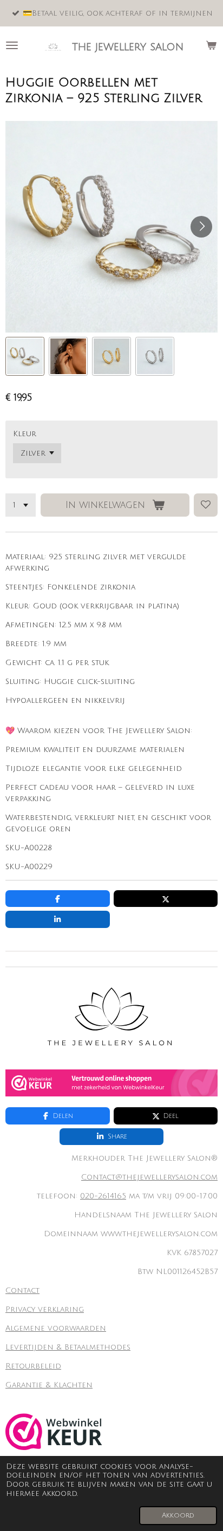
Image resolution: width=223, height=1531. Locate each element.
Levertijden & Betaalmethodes (67, 1347)
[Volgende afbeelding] (201, 227)
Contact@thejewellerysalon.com (149, 1177)
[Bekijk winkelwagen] (211, 45)
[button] (24, 356)
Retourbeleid (33, 1366)
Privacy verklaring (44, 1309)
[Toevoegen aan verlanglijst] (206, 505)
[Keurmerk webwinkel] (111, 1094)
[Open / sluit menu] (12, 45)
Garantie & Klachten (49, 1385)
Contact (22, 1290)
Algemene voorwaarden (55, 1328)
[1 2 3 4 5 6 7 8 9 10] (20, 505)
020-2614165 (103, 1196)
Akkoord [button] (178, 1515)
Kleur (24, 434)
